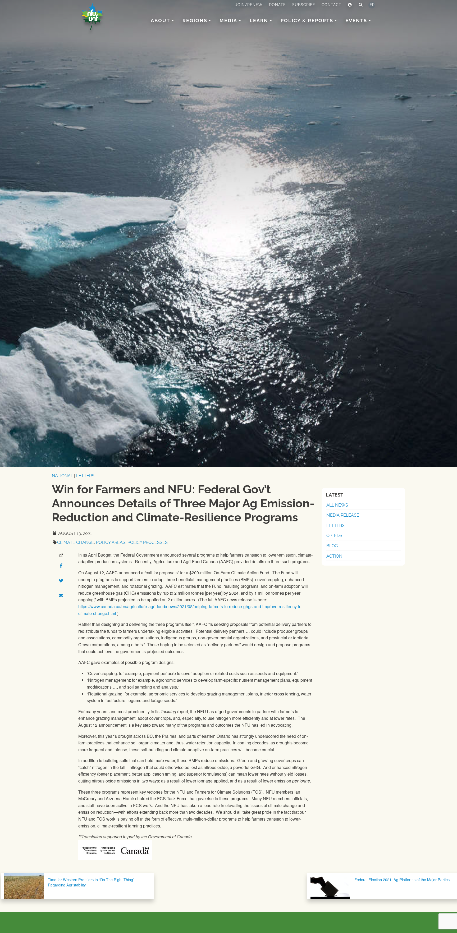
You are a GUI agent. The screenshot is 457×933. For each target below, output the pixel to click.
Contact (331, 5)
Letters (85, 475)
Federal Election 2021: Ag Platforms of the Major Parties (402, 879)
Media (228, 20)
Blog (332, 545)
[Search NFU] (360, 5)
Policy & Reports (307, 20)
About (160, 20)
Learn (259, 20)
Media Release (342, 515)
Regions (194, 20)
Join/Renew (249, 5)
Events (356, 20)
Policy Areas (110, 542)
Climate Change (75, 542)
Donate (277, 5)
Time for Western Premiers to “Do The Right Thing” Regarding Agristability (91, 882)
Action (334, 556)
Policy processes (147, 542)
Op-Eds (334, 535)
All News (337, 505)
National (62, 475)
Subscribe (303, 5)
